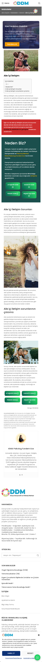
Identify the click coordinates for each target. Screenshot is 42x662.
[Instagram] (22, 475)
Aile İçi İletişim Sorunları (14, 89)
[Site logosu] (21, 3)
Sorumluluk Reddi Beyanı (13, 658)
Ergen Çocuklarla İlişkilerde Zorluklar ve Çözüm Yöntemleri (20, 579)
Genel (21, 13)
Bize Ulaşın (5, 596)
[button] (39, 635)
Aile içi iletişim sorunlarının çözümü (17, 91)
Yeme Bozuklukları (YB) (11, 574)
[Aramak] (39, 3)
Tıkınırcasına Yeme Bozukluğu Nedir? (16, 587)
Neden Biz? (9, 87)
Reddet (30, 653)
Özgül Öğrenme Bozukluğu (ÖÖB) (15, 570)
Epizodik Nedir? (7, 583)
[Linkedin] (19, 475)
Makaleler (14, 13)
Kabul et (11, 653)
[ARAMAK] (37, 555)
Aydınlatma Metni (29, 658)
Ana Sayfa (5, 13)
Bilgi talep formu (8, 604)
